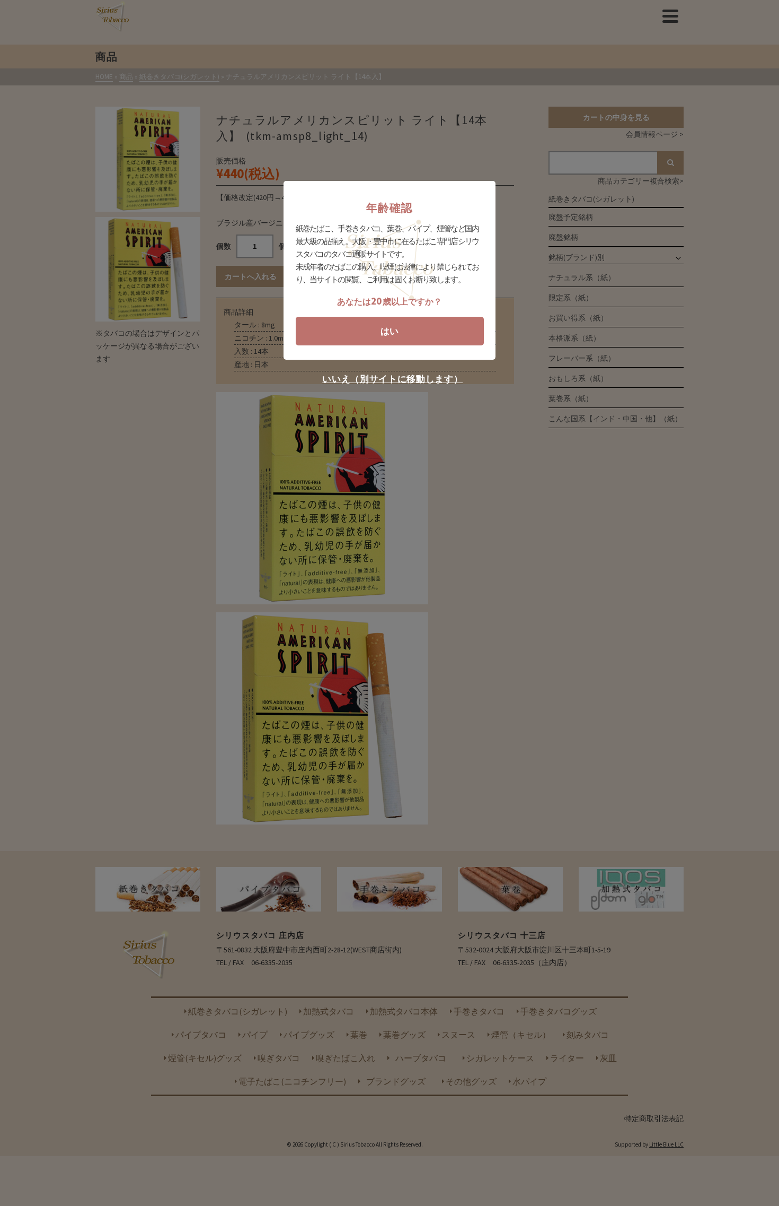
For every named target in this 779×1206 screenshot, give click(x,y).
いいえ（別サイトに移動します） (392, 379)
